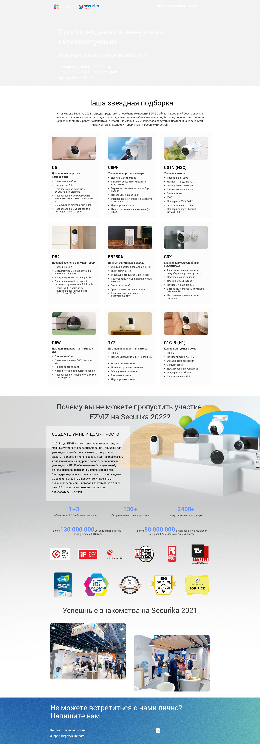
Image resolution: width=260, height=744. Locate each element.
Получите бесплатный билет (177, 6)
